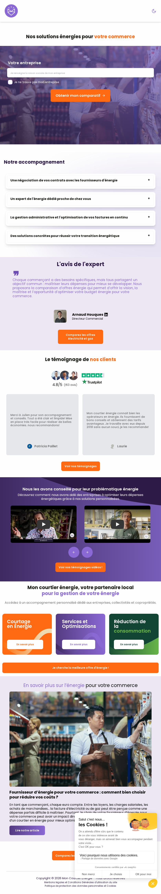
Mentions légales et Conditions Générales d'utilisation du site (80, 882)
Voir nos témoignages (81, 466)
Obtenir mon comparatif (78, 95)
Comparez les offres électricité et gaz (80, 337)
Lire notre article (27, 830)
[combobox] (80, 72)
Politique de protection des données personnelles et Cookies (80, 886)
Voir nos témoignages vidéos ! (80, 567)
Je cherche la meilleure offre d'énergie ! (80, 668)
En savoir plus (25, 644)
